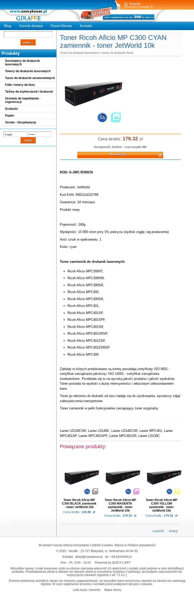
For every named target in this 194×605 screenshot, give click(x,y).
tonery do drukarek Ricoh (117, 52)
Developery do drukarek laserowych (22, 62)
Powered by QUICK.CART (113, 562)
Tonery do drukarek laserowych (28, 71)
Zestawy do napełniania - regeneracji (22, 100)
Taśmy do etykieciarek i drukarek (29, 91)
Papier (9, 115)
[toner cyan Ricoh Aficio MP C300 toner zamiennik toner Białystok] (93, 125)
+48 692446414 (121, 556)
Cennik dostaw (31, 26)
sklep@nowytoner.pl (89, 556)
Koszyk (135, 4)
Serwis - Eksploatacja (20, 122)
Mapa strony (112, 589)
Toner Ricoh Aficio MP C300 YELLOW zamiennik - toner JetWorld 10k (161, 505)
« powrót (158, 531)
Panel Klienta (61, 26)
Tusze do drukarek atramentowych (30, 78)
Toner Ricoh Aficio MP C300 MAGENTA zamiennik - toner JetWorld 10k (120, 505)
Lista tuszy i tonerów (87, 589)
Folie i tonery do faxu (20, 85)
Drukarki (11, 109)
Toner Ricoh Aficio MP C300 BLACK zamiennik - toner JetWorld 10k (79, 503)
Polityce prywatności (142, 545)
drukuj (173, 531)
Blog (7, 26)
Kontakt (86, 26)
